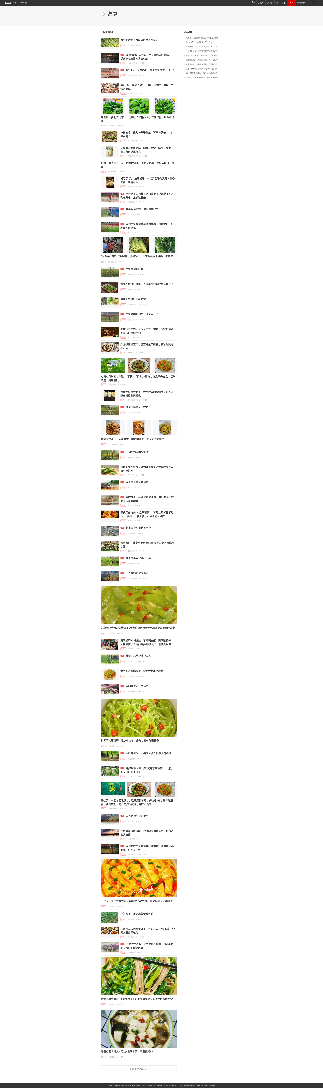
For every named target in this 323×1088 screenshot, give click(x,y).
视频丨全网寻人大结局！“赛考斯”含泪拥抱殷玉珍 (204, 69)
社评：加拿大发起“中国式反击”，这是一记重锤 (204, 55)
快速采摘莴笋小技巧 (137, 407)
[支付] (277, 2)
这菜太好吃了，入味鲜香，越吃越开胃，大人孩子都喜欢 (132, 439)
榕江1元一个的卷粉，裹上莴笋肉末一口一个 (150, 70)
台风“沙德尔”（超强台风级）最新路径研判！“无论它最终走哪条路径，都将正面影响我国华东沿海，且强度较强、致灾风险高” (204, 64)
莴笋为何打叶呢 (134, 269)
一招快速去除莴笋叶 (137, 451)
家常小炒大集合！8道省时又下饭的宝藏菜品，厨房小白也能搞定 (137, 999)
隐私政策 (174, 1085)
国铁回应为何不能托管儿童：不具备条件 (202, 60)
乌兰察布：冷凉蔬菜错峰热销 (136, 913)
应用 (14, 3)
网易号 (123, 45)
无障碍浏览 (23, 3)
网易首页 (8, 3)
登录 (291, 3)
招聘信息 (160, 1085)
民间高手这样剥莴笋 (137, 685)
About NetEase (135, 1085)
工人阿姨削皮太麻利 (137, 573)
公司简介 (145, 1085)
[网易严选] (269, 2)
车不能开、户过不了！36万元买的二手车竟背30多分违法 (204, 47)
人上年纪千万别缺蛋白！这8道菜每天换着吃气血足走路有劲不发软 (138, 627)
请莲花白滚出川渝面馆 (133, 299)
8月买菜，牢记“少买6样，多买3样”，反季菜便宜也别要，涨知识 (137, 256)
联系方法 (152, 1085)
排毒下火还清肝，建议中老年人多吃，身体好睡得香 (130, 740)
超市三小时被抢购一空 (138, 527)
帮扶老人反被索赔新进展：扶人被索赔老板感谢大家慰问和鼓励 (204, 78)
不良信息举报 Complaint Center (189, 1085)
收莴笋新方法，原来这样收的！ (143, 209)
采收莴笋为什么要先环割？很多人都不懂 (148, 753)
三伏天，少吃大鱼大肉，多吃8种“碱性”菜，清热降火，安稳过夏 (137, 901)
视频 (123, 63)
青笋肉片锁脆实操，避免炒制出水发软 (141, 670)
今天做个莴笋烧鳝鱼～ (138, 482)
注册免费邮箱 (301, 3)
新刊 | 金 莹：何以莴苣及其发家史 (139, 39)
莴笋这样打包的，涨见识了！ (142, 314)
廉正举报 (205, 1085)
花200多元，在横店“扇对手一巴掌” (199, 42)
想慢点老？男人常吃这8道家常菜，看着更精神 (127, 1051)
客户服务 (167, 1085)
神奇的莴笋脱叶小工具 (138, 558)
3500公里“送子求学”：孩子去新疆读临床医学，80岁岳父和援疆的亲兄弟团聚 (204, 73)
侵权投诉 (212, 1085)
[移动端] (253, 2)
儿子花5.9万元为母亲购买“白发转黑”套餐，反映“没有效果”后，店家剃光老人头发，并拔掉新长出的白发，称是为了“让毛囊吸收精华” (204, 38)
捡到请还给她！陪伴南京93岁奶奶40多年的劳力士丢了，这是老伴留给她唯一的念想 (204, 51)
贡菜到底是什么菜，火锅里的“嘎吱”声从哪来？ (146, 284)
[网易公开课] (261, 2)
